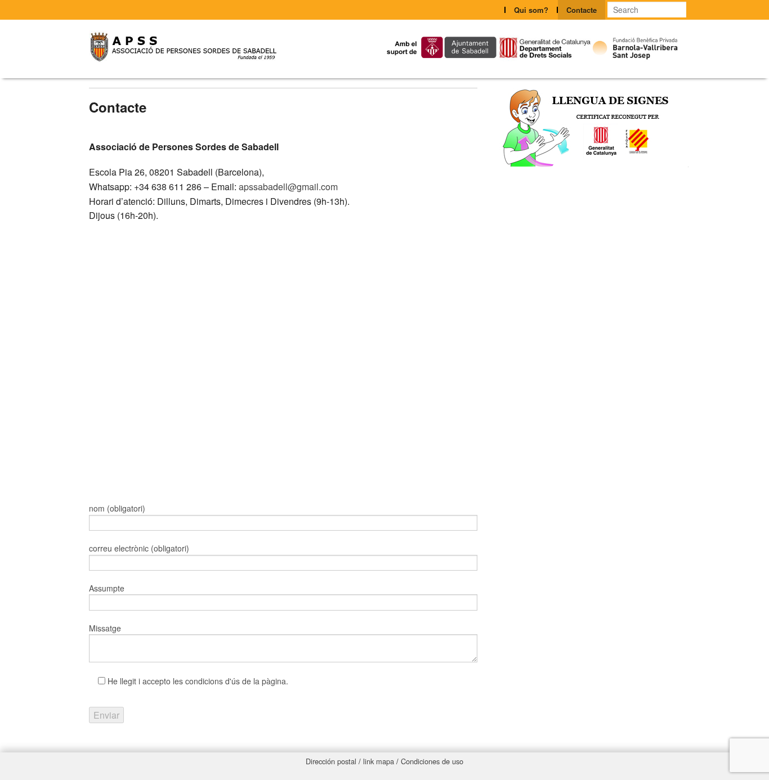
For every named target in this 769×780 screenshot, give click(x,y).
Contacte (581, 10)
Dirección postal (331, 761)
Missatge (105, 628)
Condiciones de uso (432, 761)
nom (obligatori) (117, 508)
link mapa (378, 761)
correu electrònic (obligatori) (139, 548)
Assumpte (106, 588)
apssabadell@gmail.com (287, 186)
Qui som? (531, 10)
